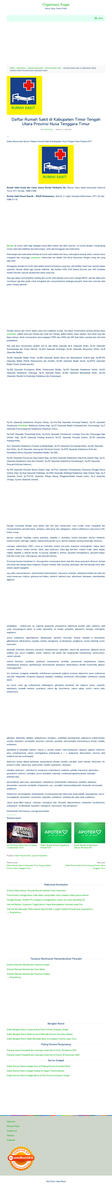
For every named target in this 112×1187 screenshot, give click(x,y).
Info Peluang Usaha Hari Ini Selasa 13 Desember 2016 (22, 846)
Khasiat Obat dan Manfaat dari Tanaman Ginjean (28, 973)
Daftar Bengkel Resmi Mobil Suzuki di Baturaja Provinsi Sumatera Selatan (40, 1034)
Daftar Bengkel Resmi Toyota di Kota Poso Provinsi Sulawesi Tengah (37, 1029)
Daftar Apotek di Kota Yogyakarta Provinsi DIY (55, 846)
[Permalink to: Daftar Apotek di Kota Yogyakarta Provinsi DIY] (56, 832)
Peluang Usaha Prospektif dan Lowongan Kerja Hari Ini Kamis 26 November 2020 (43, 1054)
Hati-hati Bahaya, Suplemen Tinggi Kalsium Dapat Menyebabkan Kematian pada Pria (44, 904)
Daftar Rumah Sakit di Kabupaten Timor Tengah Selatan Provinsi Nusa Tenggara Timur (29, 865)
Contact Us (12, 1130)
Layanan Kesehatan (39, 855)
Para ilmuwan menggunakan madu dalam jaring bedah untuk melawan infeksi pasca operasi (48, 895)
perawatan (35, 257)
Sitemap (10, 1135)
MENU (100, 18)
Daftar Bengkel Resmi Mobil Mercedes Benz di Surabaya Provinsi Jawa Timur (42, 1038)
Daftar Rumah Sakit (22, 855)
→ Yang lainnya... (14, 912)
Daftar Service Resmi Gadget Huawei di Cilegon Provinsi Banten (35, 1070)
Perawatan (23, 425)
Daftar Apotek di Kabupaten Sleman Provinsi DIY (86, 846)
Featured (11, 1139)
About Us (11, 1121)
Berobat (10, 245)
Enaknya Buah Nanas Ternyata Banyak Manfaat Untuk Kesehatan (36, 890)
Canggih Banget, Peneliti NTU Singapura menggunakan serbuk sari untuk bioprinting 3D (46, 899)
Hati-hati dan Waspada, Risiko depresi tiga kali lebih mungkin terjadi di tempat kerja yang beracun (50, 908)
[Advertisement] (56, 44)
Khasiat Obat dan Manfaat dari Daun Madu (26, 969)
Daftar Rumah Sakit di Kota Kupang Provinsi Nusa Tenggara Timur (85, 865)
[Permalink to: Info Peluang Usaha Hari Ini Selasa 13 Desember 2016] (22, 832)
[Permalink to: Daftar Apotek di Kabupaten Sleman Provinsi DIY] (89, 832)
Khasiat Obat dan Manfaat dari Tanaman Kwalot (28, 964)
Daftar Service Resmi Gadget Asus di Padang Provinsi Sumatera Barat (38, 1066)
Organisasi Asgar (56, 4)
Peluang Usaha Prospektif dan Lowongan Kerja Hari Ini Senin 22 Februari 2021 (42, 1050)
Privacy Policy (13, 1126)
